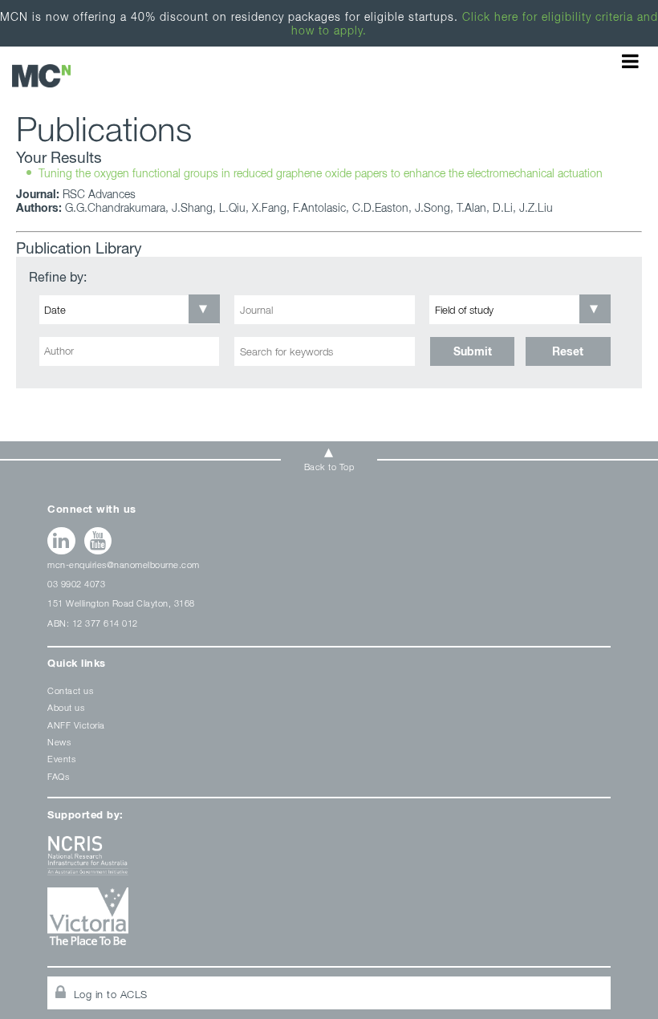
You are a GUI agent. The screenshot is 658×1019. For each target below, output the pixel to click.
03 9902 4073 (76, 584)
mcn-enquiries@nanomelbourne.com (123, 564)
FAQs (58, 776)
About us (65, 707)
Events (61, 758)
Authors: (39, 207)
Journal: (37, 194)
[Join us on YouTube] (98, 540)
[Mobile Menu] (630, 61)
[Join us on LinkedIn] (61, 540)
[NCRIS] (329, 861)
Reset (567, 351)
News (59, 742)
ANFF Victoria (76, 725)
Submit (472, 351)
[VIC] (329, 922)
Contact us (70, 690)
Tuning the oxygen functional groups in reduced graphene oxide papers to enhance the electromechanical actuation (41, 76)
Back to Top (329, 466)
